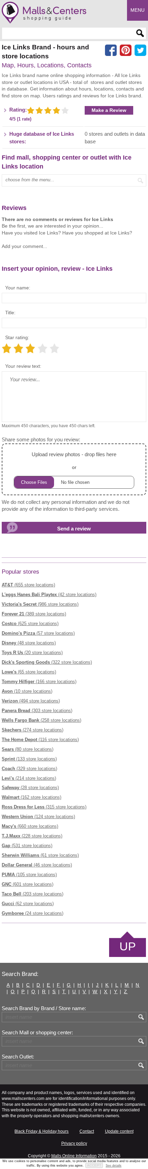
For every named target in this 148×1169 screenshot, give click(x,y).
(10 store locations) (27, 691)
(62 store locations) (28, 903)
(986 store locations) (40, 604)
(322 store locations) (47, 662)
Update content (119, 1131)
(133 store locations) (29, 758)
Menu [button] (137, 10)
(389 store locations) (34, 613)
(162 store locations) (31, 797)
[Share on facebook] (111, 50)
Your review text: (23, 366)
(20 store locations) (32, 652)
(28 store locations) (30, 787)
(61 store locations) (40, 855)
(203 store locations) (32, 894)
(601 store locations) (27, 884)
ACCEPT (94, 1165)
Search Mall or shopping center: (37, 1032)
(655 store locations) (28, 584)
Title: (10, 312)
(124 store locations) (38, 816)
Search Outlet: (18, 1057)
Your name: (17, 287)
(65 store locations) (29, 671)
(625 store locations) (30, 623)
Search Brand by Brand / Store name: (44, 1008)
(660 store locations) (30, 826)
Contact (87, 1131)
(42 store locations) (49, 594)
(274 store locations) (32, 729)
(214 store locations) (29, 778)
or (74, 460)
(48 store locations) (29, 642)
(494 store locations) (31, 700)
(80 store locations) (27, 749)
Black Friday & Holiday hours (41, 1131)
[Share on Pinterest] (125, 50)
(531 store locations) (27, 845)
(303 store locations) (37, 710)
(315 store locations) (44, 806)
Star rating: (17, 337)
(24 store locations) (32, 913)
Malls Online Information (74, 1155)
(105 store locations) (29, 874)
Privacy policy (74, 1143)
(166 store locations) (39, 681)
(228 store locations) (32, 836)
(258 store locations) (41, 720)
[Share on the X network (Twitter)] (140, 50)
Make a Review (109, 110)
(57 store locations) (38, 633)
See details (113, 1165)
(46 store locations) (37, 865)
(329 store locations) (29, 768)
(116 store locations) (40, 739)
